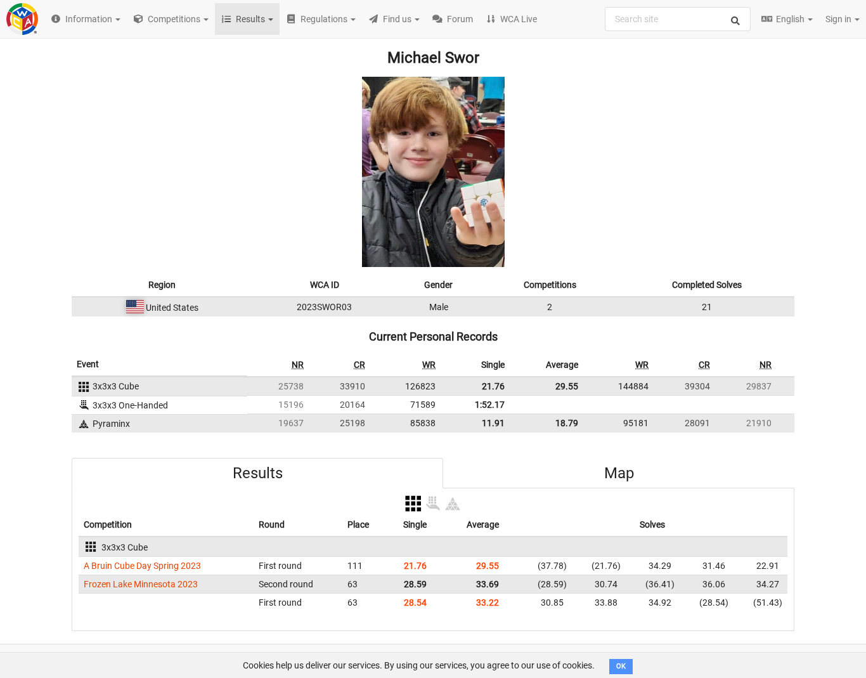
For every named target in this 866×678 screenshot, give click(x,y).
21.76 (493, 386)
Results (258, 473)
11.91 (493, 423)
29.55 (566, 386)
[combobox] (678, 19)
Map (619, 473)
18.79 (566, 423)
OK (621, 666)
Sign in (839, 19)
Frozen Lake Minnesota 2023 (141, 584)
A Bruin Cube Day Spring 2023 (142, 566)
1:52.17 (490, 405)
